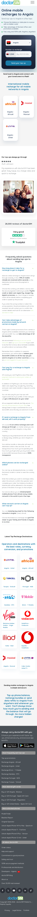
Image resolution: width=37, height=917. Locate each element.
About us (5, 879)
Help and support (8, 851)
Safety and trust (7, 859)
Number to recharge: (14, 50)
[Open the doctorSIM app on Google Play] (27, 745)
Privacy (7, 910)
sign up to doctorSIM (19, 343)
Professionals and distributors (12, 867)
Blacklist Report (7, 818)
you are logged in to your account (16, 360)
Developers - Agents (10, 871)
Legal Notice (16, 910)
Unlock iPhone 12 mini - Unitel (14, 838)
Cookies (26, 910)
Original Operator (8, 822)
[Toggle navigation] (32, 3)
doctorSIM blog (7, 875)
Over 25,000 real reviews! (11, 883)
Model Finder (6, 814)
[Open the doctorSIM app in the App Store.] (10, 745)
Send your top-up (18, 63)
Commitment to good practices (13, 855)
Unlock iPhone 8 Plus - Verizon (15, 834)
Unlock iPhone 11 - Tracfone (14, 830)
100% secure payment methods (13, 863)
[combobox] (11, 54)
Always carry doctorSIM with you (17, 732)
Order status (6, 847)
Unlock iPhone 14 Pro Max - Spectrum (17, 826)
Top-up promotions (8, 758)
